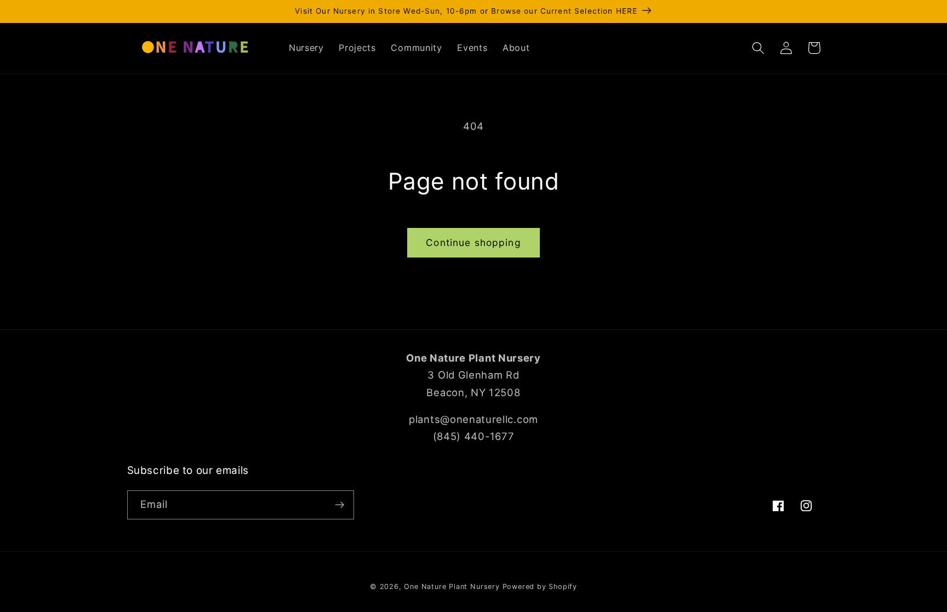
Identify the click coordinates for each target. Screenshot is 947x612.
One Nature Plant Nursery (451, 586)
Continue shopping (473, 242)
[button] (759, 48)
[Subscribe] (339, 505)
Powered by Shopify (540, 586)
